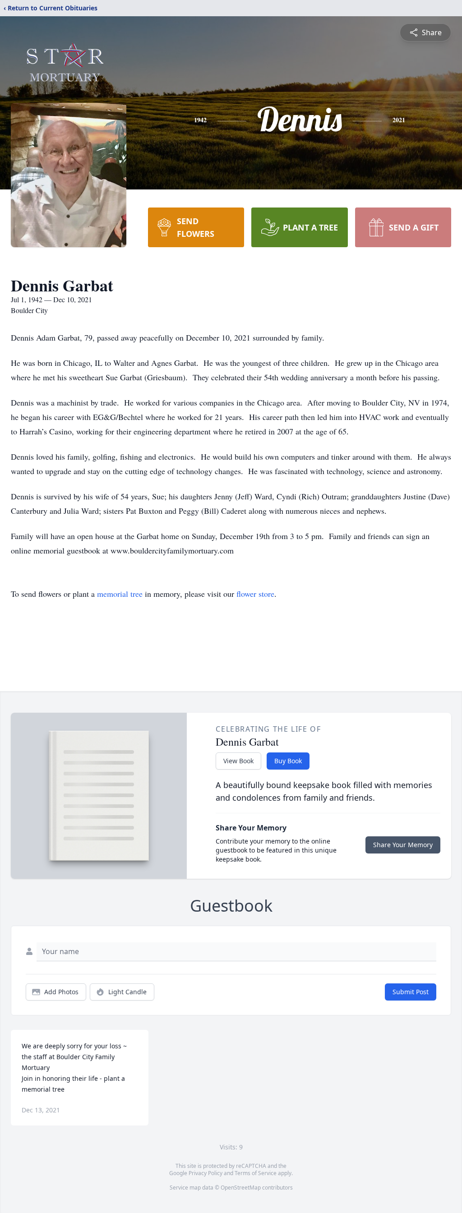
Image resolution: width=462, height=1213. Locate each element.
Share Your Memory (403, 844)
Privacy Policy (205, 1173)
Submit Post (411, 991)
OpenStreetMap (241, 1187)
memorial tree (120, 593)
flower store (255, 593)
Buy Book (288, 760)
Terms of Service (256, 1173)
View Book (238, 760)
